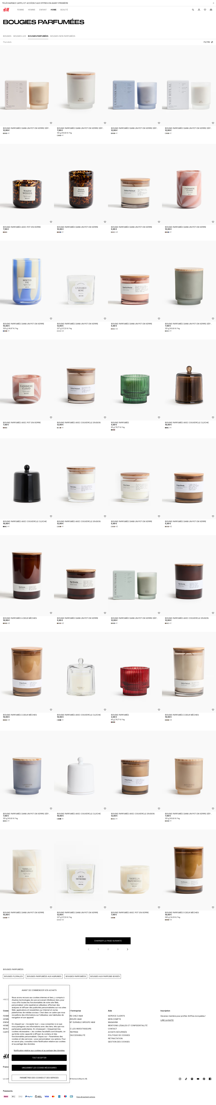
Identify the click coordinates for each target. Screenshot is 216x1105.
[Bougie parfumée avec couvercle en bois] (81, 380)
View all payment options (85, 1097)
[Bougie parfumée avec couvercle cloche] (189, 380)
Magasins (113, 1022)
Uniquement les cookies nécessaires (39, 1068)
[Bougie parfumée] (135, 380)
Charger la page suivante (108, 941)
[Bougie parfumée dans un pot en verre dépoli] (27, 85)
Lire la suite (167, 1020)
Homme (31, 10)
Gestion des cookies (119, 1042)
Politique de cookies (119, 1035)
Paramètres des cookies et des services (39, 1078)
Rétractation (115, 1038)
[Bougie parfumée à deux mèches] (27, 575)
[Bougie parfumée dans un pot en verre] (81, 184)
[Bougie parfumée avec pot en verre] (27, 184)
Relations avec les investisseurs (73, 1029)
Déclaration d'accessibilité (70, 1035)
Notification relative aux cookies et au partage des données (39, 1050)
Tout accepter (39, 1058)
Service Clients (116, 1016)
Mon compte (114, 1019)
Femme (20, 10)
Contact (112, 1029)
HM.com (7, 999)
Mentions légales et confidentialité (128, 1025)
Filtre (207, 42)
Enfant (43, 10)
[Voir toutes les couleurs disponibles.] (5, 232)
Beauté (64, 10)
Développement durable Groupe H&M (75, 1022)
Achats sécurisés (117, 1032)
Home (53, 10)
